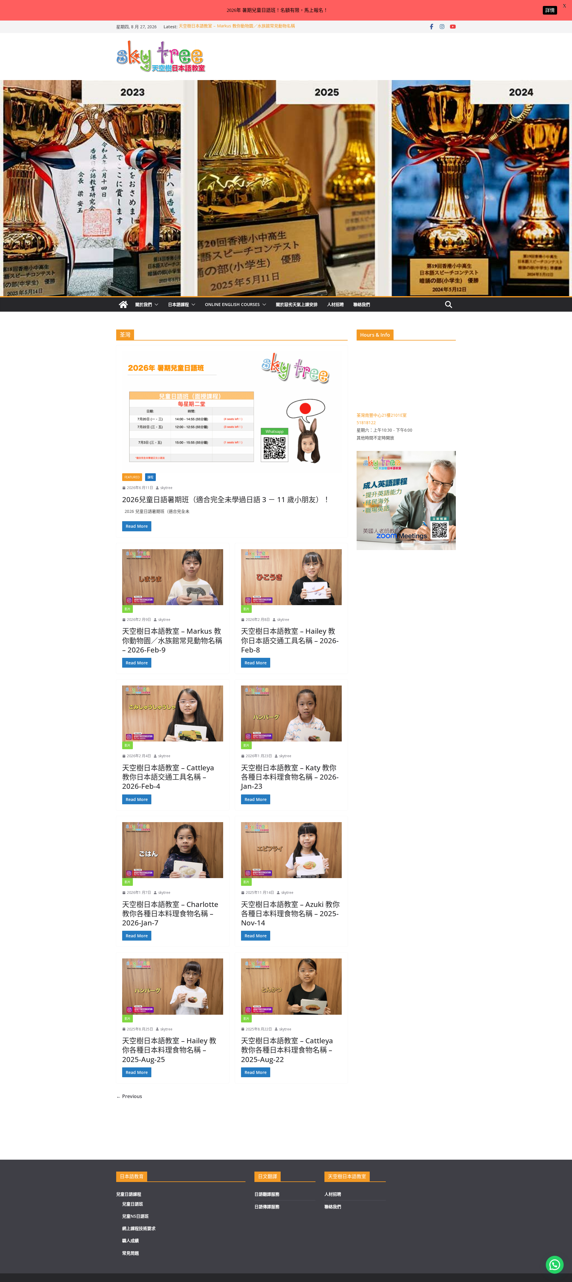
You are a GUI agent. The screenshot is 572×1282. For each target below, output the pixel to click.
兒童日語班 (132, 1204)
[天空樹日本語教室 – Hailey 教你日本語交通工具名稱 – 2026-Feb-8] (291, 577)
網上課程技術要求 (139, 1228)
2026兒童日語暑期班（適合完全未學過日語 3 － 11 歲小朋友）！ (226, 499)
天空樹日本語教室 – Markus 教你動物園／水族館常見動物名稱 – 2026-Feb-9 (172, 640)
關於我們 (143, 304)
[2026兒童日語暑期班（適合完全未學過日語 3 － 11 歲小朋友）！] (232, 412)
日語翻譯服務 (266, 1194)
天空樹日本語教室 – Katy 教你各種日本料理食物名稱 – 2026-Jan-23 (290, 777)
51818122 (366, 422)
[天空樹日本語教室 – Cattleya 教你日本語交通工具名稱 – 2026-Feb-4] (172, 713)
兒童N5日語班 (135, 1216)
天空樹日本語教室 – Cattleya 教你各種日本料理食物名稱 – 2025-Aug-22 (287, 1050)
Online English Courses (232, 304)
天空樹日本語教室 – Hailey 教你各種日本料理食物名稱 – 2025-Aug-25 (169, 1050)
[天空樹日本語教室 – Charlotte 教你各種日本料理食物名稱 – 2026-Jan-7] (172, 850)
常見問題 (130, 1253)
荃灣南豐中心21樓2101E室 (382, 415)
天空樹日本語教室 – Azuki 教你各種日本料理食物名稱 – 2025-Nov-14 (290, 913)
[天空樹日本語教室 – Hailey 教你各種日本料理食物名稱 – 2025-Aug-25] (172, 986)
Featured (132, 477)
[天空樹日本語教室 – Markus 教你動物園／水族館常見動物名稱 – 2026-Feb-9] (172, 577)
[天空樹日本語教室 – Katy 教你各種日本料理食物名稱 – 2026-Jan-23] (291, 713)
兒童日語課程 (128, 1194)
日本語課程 (178, 304)
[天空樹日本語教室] (123, 304)
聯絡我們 (361, 304)
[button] (155, 304)
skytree (166, 487)
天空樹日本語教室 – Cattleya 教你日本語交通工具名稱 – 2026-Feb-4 (168, 777)
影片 (127, 609)
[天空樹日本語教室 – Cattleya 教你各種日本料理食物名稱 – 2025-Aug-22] (291, 986)
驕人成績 (130, 1240)
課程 (150, 477)
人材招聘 (335, 304)
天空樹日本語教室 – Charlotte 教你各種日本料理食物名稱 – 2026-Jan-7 (170, 913)
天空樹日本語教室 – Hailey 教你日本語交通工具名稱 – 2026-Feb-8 (290, 640)
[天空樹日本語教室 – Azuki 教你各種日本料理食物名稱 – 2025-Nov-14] (291, 850)
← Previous (129, 1096)
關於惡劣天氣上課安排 (297, 304)
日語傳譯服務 (266, 1206)
